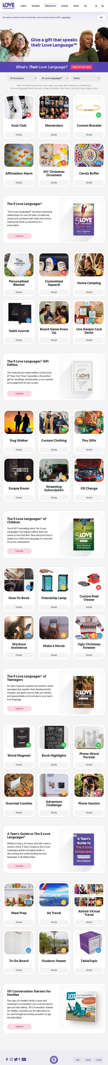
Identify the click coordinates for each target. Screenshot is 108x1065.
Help (77, 1060)
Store (76, 5)
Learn (23, 5)
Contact (99, 1060)
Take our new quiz (81, 67)
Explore (19, 236)
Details (19, 135)
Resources (50, 5)
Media (88, 1060)
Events (64, 5)
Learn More (66, 17)
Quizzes (36, 5)
